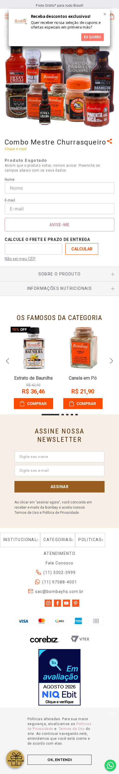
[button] (110, 141)
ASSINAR (60, 486)
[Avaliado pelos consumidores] (59, 677)
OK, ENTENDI (59, 760)
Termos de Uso (72, 729)
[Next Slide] (111, 361)
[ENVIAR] (59, 224)
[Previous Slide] (7, 361)
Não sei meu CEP (20, 258)
